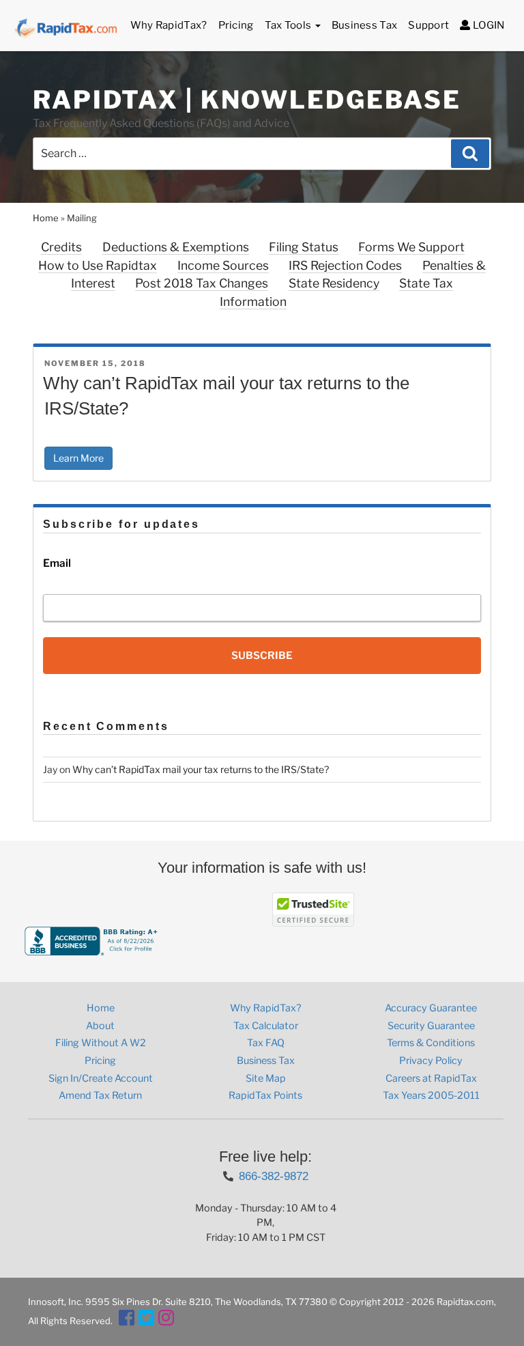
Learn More (78, 458)
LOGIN (487, 25)
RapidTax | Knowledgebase (247, 100)
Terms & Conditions (431, 1043)
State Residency (334, 283)
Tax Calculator (265, 1026)
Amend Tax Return (100, 1095)
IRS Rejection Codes (345, 265)
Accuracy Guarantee (431, 1008)
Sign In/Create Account (100, 1078)
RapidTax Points (265, 1095)
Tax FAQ (266, 1043)
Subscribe (262, 655)
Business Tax (365, 25)
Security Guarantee (431, 1026)
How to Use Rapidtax (97, 265)
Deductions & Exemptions (175, 247)
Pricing (236, 25)
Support (428, 25)
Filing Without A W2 (100, 1043)
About (100, 1026)
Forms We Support (411, 247)
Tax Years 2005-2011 (431, 1095)
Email (57, 563)
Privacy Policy (431, 1060)
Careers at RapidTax (431, 1078)
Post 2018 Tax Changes (201, 283)
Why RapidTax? (168, 25)
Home (46, 217)
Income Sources (223, 265)
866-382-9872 (273, 1176)
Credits (61, 247)
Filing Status (303, 247)
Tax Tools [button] (289, 25)
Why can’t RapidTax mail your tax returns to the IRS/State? (200, 769)
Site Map (266, 1078)
